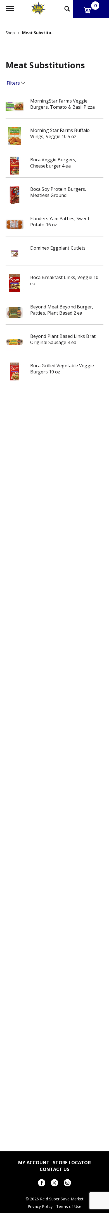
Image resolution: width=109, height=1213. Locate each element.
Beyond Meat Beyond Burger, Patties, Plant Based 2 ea (61, 310)
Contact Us (55, 1169)
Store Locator (72, 1162)
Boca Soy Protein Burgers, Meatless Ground (58, 192)
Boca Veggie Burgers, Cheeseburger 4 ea (53, 163)
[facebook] (41, 1184)
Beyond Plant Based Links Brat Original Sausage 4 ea (63, 339)
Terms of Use (68, 1206)
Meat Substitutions (42, 32)
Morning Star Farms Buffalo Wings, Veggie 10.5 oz (60, 133)
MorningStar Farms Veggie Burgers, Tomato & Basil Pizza (62, 104)
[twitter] (54, 1184)
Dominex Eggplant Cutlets (58, 248)
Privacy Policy (40, 1206)
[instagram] (67, 1184)
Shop (10, 32)
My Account (33, 1162)
